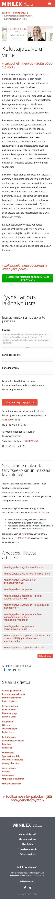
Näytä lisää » (45, 656)
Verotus (6, 771)
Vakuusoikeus (9, 768)
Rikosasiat (7, 747)
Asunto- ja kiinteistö (11, 690)
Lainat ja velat (9, 716)
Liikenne (6, 725)
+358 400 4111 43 (11, 419)
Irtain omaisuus (9, 701)
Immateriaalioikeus (11, 697)
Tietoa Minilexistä (27, 834)
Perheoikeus (8, 732)
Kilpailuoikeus (9, 709)
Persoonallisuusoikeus (13, 740)
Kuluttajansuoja (20, 12)
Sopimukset (8, 752)
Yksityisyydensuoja (27, 849)
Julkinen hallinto (10, 706)
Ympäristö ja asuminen (13, 778)
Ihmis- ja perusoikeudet (13, 694)
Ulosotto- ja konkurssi (12, 759)
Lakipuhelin (7, 721)
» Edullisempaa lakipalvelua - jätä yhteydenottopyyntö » (27, 798)
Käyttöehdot (27, 844)
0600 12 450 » (27, 280)
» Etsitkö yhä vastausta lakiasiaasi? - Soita (27, 276)
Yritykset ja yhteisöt (11, 783)
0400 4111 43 (37, 512)
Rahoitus (6, 744)
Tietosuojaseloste (27, 839)
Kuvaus (6, 330)
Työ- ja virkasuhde (11, 756)
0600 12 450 (31, 441)
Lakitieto (6, 12)
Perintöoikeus (9, 737)
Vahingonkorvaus (10, 763)
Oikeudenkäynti (9, 728)
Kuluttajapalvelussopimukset (18, 15)
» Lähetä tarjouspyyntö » (19, 402)
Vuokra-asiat (8, 775)
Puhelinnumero (10, 367)
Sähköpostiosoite (11, 354)
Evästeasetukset (28, 854)
